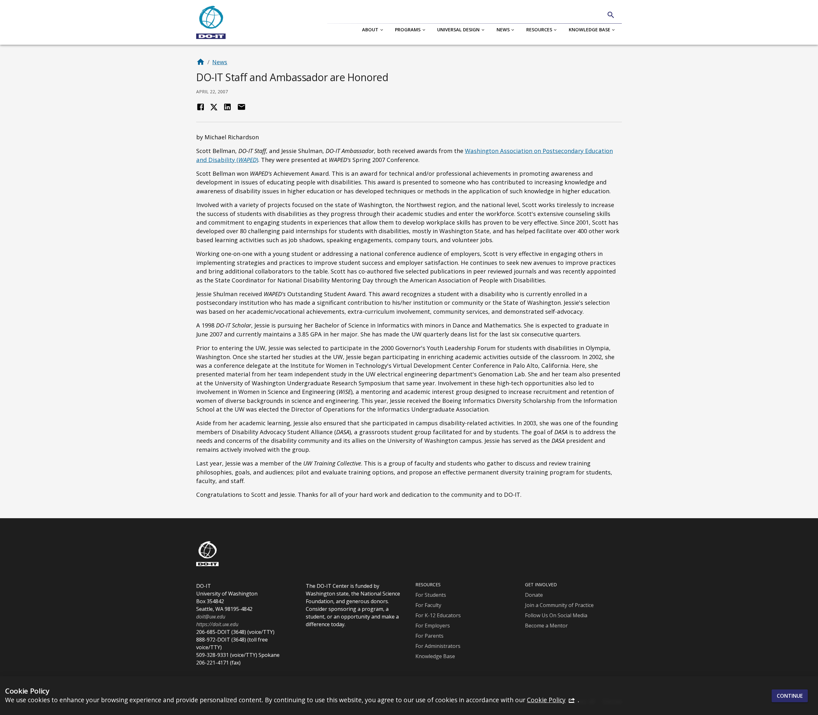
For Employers (432, 625)
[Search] (611, 15)
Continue (790, 695)
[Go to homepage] (200, 62)
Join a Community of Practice (559, 605)
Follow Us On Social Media (556, 615)
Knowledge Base (435, 656)
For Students (430, 594)
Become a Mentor (546, 625)
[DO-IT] (211, 22)
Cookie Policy (546, 700)
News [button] (503, 30)
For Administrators (437, 646)
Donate (534, 594)
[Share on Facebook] (200, 107)
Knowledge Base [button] (589, 30)
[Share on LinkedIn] (227, 107)
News (219, 62)
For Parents (429, 635)
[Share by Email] (241, 107)
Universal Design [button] (458, 30)
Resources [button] (539, 30)
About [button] (370, 30)
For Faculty (428, 605)
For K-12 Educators (438, 615)
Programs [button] (408, 30)
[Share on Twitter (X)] (213, 107)
